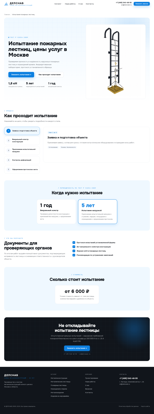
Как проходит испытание (50, 74)
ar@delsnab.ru (126, 5)
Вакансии (88, 389)
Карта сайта (145, 406)
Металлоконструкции (59, 378)
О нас (80, 4)
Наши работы (70, 4)
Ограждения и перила (59, 389)
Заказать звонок (141, 4)
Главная (7, 14)
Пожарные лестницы (58, 385)
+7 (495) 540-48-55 (124, 3)
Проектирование (91, 378)
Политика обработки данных (129, 406)
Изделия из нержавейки (60, 396)
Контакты (90, 4)
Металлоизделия (57, 392)
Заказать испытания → (21, 74)
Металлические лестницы (60, 382)
